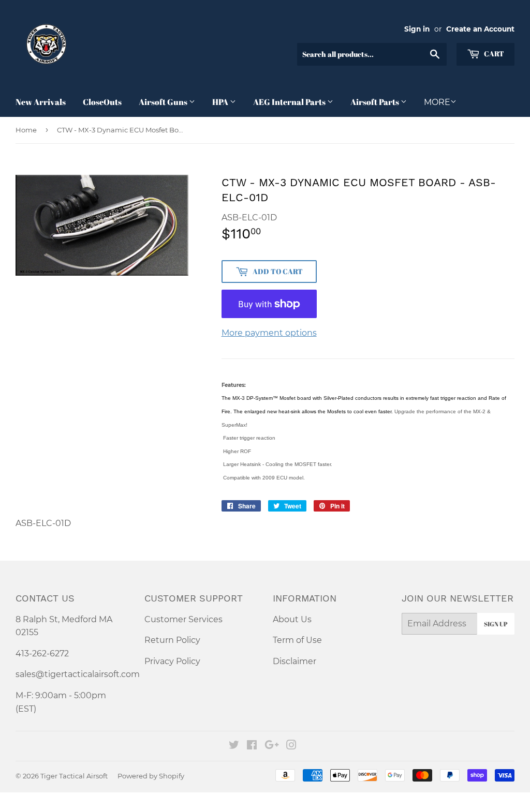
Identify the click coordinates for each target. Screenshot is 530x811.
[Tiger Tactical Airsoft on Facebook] (251, 746)
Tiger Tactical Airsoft (74, 776)
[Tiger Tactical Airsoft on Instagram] (291, 746)
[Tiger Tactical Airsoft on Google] (271, 746)
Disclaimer (294, 661)
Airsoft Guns (164, 102)
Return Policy (172, 640)
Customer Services (183, 619)
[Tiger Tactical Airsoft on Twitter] (234, 746)
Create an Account (480, 29)
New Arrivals (41, 102)
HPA (221, 102)
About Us (292, 619)
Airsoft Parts (375, 102)
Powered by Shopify (150, 776)
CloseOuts (102, 102)
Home (26, 130)
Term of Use (297, 640)
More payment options (269, 333)
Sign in (417, 29)
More (437, 102)
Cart (493, 53)
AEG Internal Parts (290, 102)
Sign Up (496, 624)
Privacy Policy (172, 661)
